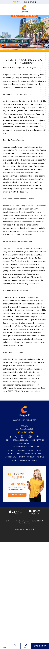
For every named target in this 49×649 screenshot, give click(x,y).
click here (36, 391)
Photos (38, 450)
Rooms (30, 450)
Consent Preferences (29, 460)
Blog (10, 453)
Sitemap (21, 457)
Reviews (40, 457)
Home (7, 440)
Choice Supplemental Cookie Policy (24, 447)
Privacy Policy (25, 443)
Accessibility (10, 457)
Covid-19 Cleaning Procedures (28, 453)
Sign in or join (30, 2)
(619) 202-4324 (26, 432)
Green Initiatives (37, 440)
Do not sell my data (16, 450)
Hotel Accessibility (20, 440)
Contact (30, 457)
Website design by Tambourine (24, 529)
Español (14, 460)
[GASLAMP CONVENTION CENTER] (24, 9)
